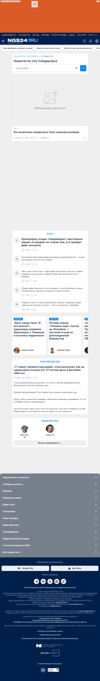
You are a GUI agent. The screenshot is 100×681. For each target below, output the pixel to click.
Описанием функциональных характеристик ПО (50, 620)
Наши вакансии (11, 525)
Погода (35, 35)
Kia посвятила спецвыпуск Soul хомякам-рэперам (46, 132)
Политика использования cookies (50, 631)
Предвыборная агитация (16, 538)
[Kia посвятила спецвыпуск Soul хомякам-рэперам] (50, 100)
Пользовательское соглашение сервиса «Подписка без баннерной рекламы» (50, 638)
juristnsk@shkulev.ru (76, 604)
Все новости (33, 56)
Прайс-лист (9, 504)
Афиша (72, 35)
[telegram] (36, 581)
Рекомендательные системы (50, 635)
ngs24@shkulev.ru (61, 602)
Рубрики (7, 491)
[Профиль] (97, 41)
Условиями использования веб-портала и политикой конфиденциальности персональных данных (50, 622)
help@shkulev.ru (55, 606)
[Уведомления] (91, 41)
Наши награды (10, 518)
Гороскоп (82, 35)
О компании (9, 511)
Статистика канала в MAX (16, 545)
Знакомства (24, 35)
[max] (56, 581)
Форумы (45, 35)
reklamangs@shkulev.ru (86, 611)
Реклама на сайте (12, 497)
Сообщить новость (13, 484)
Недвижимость (9, 35)
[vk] (43, 581)
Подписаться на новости (16, 477)
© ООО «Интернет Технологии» (50, 664)
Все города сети (11, 552)
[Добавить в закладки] (84, 137)
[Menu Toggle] (3, 41)
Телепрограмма (59, 35)
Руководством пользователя (50, 618)
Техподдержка (10, 531)
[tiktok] (63, 581)
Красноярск (19, 56)
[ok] (50, 581)
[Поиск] (84, 41)
